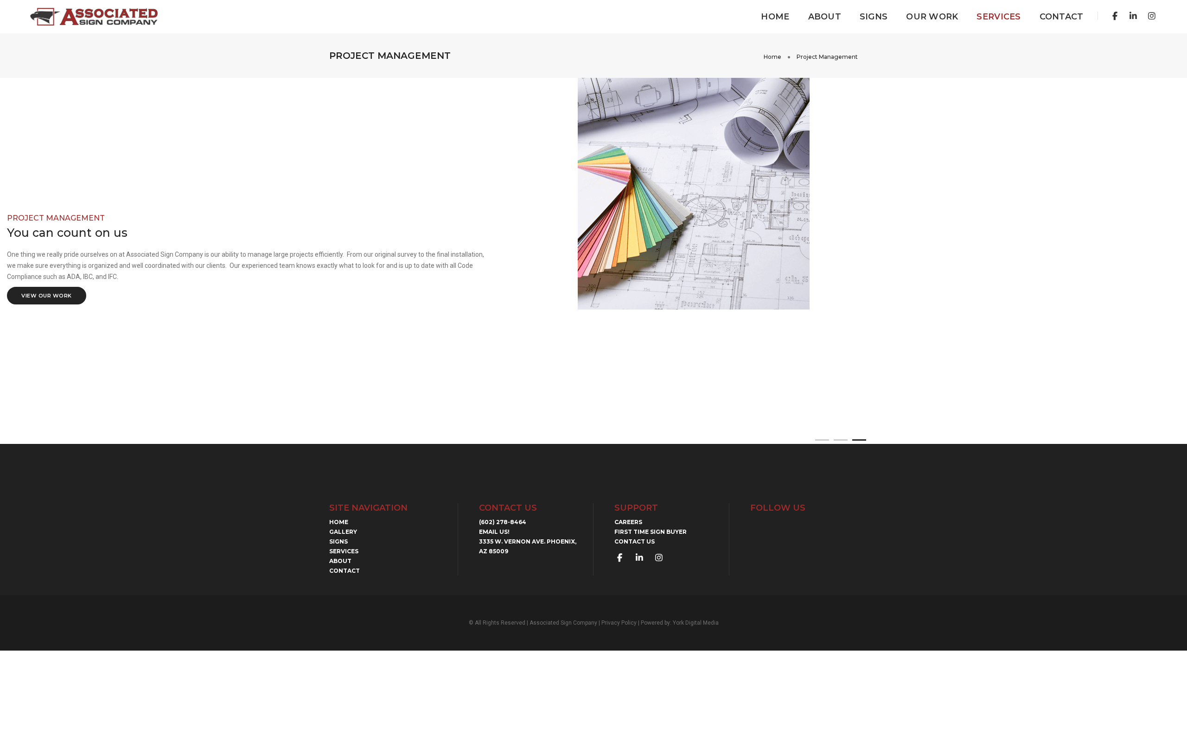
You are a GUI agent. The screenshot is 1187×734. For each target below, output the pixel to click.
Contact (1062, 17)
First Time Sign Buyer (650, 531)
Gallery (343, 531)
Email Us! (494, 531)
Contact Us (634, 541)
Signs (873, 17)
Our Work (932, 17)
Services (998, 17)
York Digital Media (696, 623)
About (824, 17)
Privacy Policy (619, 623)
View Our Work (46, 295)
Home (775, 17)
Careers (628, 522)
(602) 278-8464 (502, 522)
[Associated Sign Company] (94, 16)
